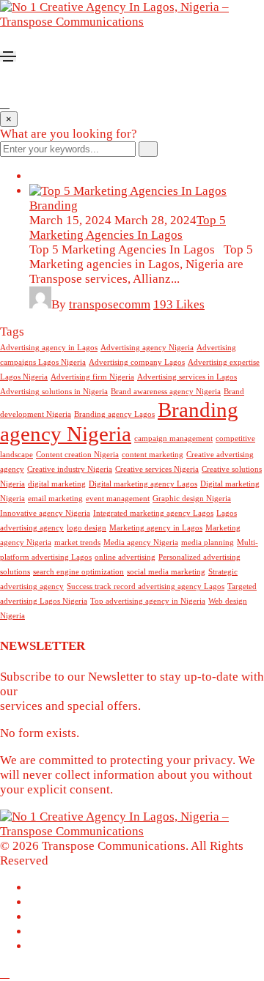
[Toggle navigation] (8, 56)
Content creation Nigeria (77, 455)
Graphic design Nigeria (192, 499)
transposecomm (109, 304)
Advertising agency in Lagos (49, 348)
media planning (207, 542)
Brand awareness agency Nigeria (166, 392)
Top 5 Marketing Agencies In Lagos (127, 227)
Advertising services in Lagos (187, 377)
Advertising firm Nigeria (92, 377)
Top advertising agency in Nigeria (147, 601)
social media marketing (166, 572)
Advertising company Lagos (137, 362)
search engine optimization (78, 572)
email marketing (55, 499)
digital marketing (57, 484)
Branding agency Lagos (114, 414)
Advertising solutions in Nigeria (54, 392)
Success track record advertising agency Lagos (145, 586)
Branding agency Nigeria (119, 421)
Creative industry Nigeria (69, 469)
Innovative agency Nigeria (45, 513)
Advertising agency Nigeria (147, 348)
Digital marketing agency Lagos (143, 484)
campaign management (173, 438)
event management (118, 499)
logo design (86, 528)
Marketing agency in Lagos (155, 528)
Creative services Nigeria (157, 469)
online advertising (125, 557)
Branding (53, 205)
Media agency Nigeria (140, 542)
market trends (77, 542)
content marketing (152, 455)
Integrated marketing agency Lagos (153, 513)
